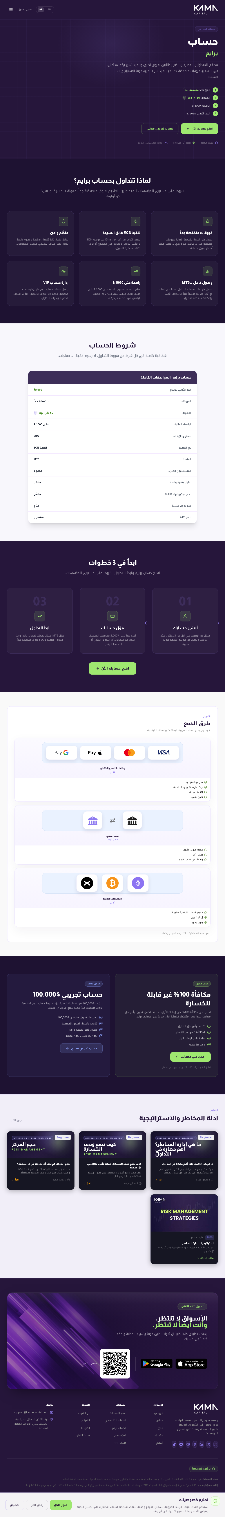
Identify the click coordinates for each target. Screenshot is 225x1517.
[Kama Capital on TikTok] (174, 1444)
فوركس (158, 1413)
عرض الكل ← (15, 1120)
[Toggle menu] (11, 10)
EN (49, 9)
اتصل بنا (85, 1428)
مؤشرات (158, 1435)
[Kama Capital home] (206, 9)
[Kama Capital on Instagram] (215, 1444)
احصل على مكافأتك (193, 1056)
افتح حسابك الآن (202, 128)
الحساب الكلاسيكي (115, 1420)
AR (40, 9)
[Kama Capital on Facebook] (194, 1444)
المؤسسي (120, 1435)
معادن (159, 1420)
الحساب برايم (119, 1428)
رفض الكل (37, 1505)
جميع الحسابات (118, 1413)
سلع (160, 1428)
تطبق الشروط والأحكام (200, 1067)
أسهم (159, 1442)
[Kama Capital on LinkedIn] (202, 1444)
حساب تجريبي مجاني (160, 128)
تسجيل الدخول (25, 9)
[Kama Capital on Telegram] (181, 1444)
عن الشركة (84, 1413)
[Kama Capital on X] (208, 1444)
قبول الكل (60, 1505)
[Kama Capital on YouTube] (188, 1444)
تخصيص (15, 1505)
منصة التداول (82, 1435)
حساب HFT (120, 1442)
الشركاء (86, 1420)
